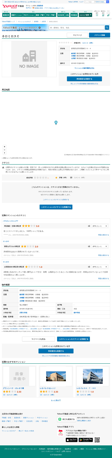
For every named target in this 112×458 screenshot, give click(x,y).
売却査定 (74, 15)
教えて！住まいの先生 (26, 431)
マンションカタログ (9, 431)
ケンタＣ (6, 241)
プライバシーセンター (29, 449)
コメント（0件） (88, 43)
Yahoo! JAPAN (73, 2)
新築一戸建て (40, 15)
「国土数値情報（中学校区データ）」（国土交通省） (56, 328)
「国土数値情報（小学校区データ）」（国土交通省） (23, 328)
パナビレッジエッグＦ (10, 221)
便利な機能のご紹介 (84, 420)
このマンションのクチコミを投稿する (56, 199)
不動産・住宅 (6, 417)
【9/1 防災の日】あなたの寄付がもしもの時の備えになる (22, 2)
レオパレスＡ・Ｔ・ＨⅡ (86, 388)
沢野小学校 (23, 312)
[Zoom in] (4, 146)
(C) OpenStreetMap (77, 154)
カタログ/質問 (84, 15)
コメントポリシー (47, 451)
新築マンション (16, 15)
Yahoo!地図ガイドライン (102, 154)
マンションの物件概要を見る (84, 68)
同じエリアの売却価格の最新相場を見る (84, 83)
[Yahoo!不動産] (13, 5)
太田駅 (73, 58)
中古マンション (29, 15)
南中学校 (77, 312)
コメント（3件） (49, 395)
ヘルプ (81, 2)
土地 (67, 15)
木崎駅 (73, 56)
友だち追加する (68, 419)
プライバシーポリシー (12, 449)
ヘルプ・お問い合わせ (63, 451)
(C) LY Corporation (89, 154)
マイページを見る (39, 339)
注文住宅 (61, 15)
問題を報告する (103, 235)
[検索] (107, 1)
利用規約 (42, 449)
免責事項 (68, 449)
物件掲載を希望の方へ (55, 449)
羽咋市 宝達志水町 (101, 2)
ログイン (29, 8)
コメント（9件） (12, 395)
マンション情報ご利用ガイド (96, 449)
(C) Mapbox (67, 154)
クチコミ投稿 (99, 35)
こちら (26, 323)
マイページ (77, 35)
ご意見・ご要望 (78, 449)
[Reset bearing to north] (4, 153)
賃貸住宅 (6, 15)
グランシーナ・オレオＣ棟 (13, 388)
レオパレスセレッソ (48, 388)
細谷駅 (73, 53)
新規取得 (40, 5)
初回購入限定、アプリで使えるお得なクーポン (49, 8)
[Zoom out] (4, 149)
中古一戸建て (51, 15)
